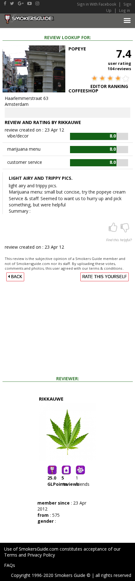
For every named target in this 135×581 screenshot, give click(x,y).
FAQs (9, 565)
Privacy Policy (41, 555)
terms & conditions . (106, 268)
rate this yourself (104, 277)
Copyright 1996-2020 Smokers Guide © (50, 575)
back (16, 277)
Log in (124, 10)
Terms (10, 555)
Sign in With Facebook (97, 4)
